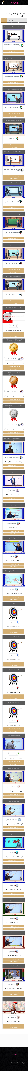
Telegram (16, 1066)
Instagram (11, 1066)
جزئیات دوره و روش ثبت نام (14, 51)
